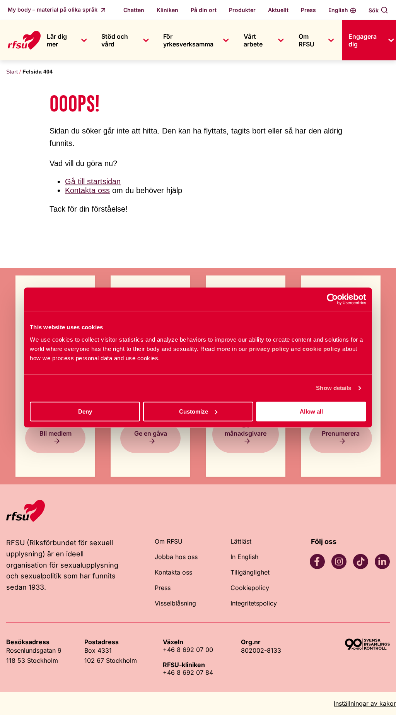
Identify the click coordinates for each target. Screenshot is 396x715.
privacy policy (269, 349)
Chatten (133, 10)
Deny (85, 411)
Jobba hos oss (176, 557)
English (338, 10)
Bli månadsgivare (245, 429)
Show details (333, 388)
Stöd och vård (114, 40)
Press (308, 10)
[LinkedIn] (382, 561)
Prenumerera (341, 433)
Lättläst (240, 541)
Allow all (311, 411)
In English (244, 557)
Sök (374, 10)
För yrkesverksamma (188, 40)
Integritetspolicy (253, 603)
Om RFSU (306, 40)
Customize (193, 411)
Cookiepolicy (249, 588)
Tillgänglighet (250, 572)
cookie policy (321, 349)
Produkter (242, 10)
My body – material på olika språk (53, 9)
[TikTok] (360, 561)
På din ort (204, 10)
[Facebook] (317, 561)
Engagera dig (362, 40)
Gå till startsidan (93, 181)
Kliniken (167, 10)
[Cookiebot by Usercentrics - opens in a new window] (332, 299)
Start (12, 71)
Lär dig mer (57, 40)
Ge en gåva (150, 433)
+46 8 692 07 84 (188, 672)
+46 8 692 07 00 (188, 649)
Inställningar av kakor (365, 703)
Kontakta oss (87, 190)
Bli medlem (55, 433)
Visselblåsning (175, 603)
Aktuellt (278, 10)
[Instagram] (338, 561)
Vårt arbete (253, 40)
